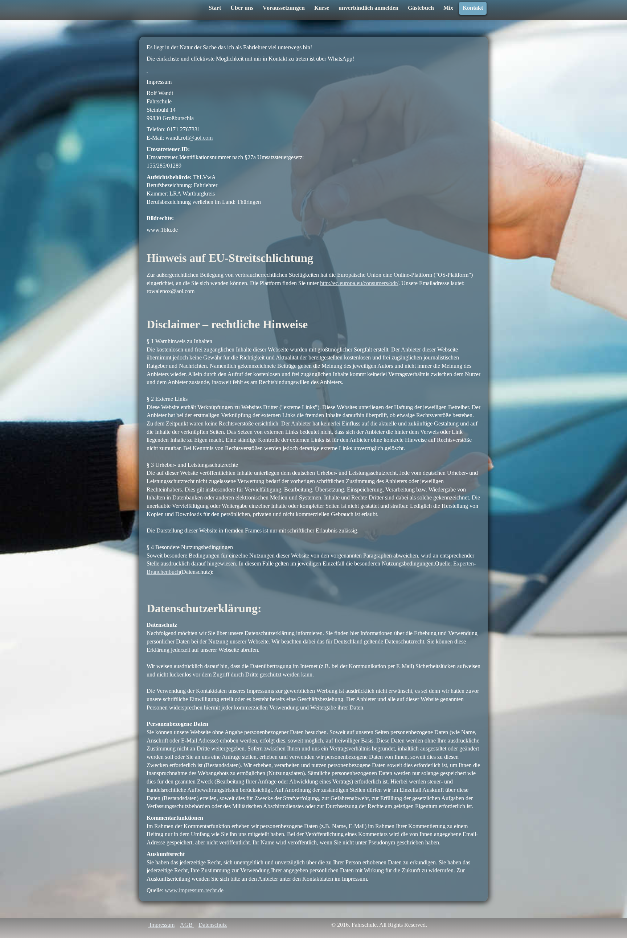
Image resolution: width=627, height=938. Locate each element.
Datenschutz (212, 925)
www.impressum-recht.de (194, 890)
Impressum (161, 925)
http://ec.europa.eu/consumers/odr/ (359, 283)
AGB (187, 925)
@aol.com (201, 138)
